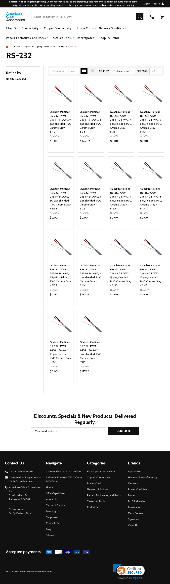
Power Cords (85, 28)
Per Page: (142, 71)
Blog (48, 529)
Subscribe (124, 430)
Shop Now (52, 517)
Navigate (54, 463)
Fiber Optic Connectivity (22, 28)
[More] (40, 28)
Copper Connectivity (57, 28)
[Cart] (162, 17)
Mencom (133, 483)
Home (49, 487)
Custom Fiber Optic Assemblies (64, 471)
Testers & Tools (61, 38)
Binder (131, 495)
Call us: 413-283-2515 (21, 471)
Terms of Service (55, 505)
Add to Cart (96, 151)
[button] (129, 571)
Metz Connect (136, 513)
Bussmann (134, 507)
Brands (134, 463)
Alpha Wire (134, 471)
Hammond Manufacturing (142, 477)
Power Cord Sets (137, 489)
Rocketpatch (85, 38)
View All (133, 525)
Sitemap (50, 535)
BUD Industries (136, 501)
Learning (51, 511)
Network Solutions (111, 28)
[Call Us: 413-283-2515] (151, 17)
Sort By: (104, 71)
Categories (96, 463)
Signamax (133, 519)
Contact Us (52, 523)
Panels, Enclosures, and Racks (26, 38)
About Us (51, 499)
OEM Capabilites (55, 493)
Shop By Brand (109, 38)
